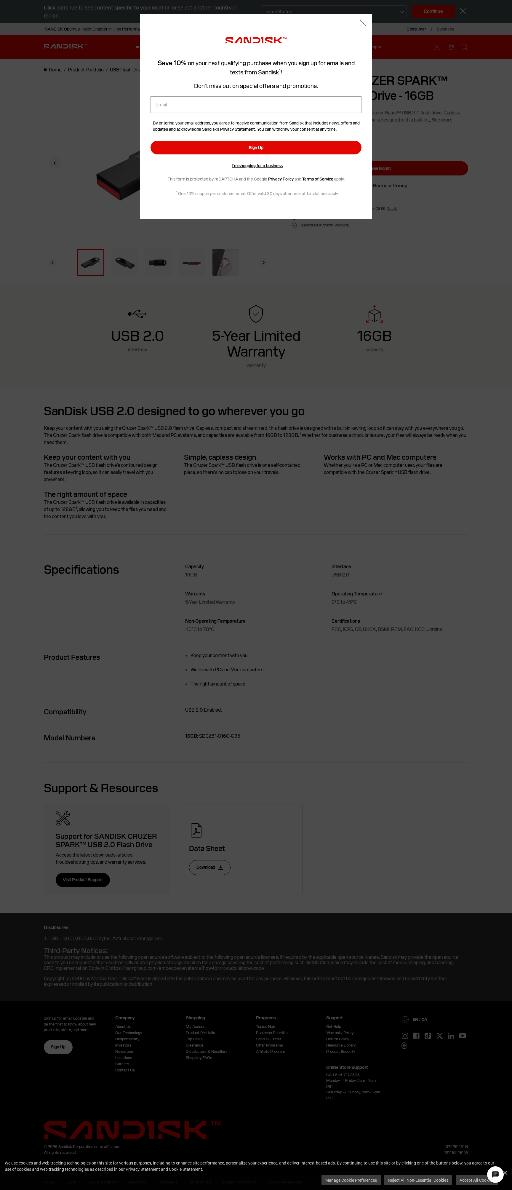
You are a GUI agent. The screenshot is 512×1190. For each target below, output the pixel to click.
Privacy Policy (281, 179)
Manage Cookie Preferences (351, 1180)
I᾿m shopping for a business (257, 165)
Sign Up (256, 147)
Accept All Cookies (477, 1180)
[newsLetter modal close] (363, 23)
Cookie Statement (185, 1169)
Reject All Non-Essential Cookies (418, 1180)
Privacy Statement (143, 1169)
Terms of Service (317, 179)
